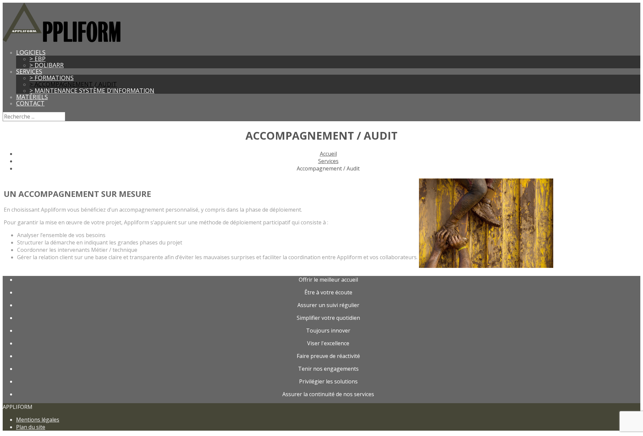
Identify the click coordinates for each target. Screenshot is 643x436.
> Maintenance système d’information (91, 90)
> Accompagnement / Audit (73, 84)
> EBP (37, 59)
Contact (30, 103)
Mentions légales (37, 419)
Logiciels (31, 52)
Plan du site (30, 427)
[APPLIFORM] (62, 40)
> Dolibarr (46, 65)
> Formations (51, 78)
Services (29, 71)
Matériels (32, 97)
